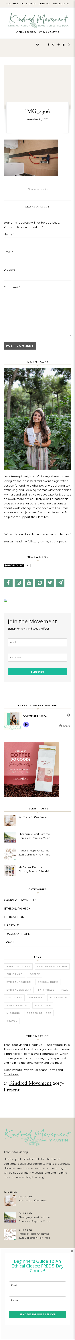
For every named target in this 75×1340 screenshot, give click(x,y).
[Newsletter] (60, 583)
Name (9, 234)
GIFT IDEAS (14, 997)
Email (8, 252)
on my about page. (53, 541)
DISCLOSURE (61, 3)
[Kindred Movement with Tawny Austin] (37, 21)
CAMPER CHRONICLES (20, 900)
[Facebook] (8, 583)
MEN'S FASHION (17, 1005)
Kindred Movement (30, 1083)
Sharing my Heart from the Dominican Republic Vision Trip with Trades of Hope (34, 836)
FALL (65, 990)
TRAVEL (9, 942)
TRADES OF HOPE (17, 933)
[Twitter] (50, 583)
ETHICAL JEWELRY (19, 990)
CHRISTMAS (15, 974)
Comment (12, 287)
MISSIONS (13, 1013)
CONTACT (45, 3)
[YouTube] (29, 583)
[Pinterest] (39, 583)
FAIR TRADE (46, 990)
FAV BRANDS (28, 3)
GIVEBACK (36, 997)
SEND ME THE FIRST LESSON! (37, 1314)
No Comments (38, 189)
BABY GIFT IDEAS (18, 966)
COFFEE (34, 974)
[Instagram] (19, 583)
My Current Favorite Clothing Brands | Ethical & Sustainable (34, 870)
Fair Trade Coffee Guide (33, 817)
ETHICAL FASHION (17, 908)
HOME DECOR (59, 997)
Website (9, 269)
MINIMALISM (43, 1005)
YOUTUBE (12, 3)
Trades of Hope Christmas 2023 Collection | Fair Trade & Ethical (34, 853)
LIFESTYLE (11, 925)
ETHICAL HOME (15, 917)
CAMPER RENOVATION (52, 966)
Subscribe (37, 671)
